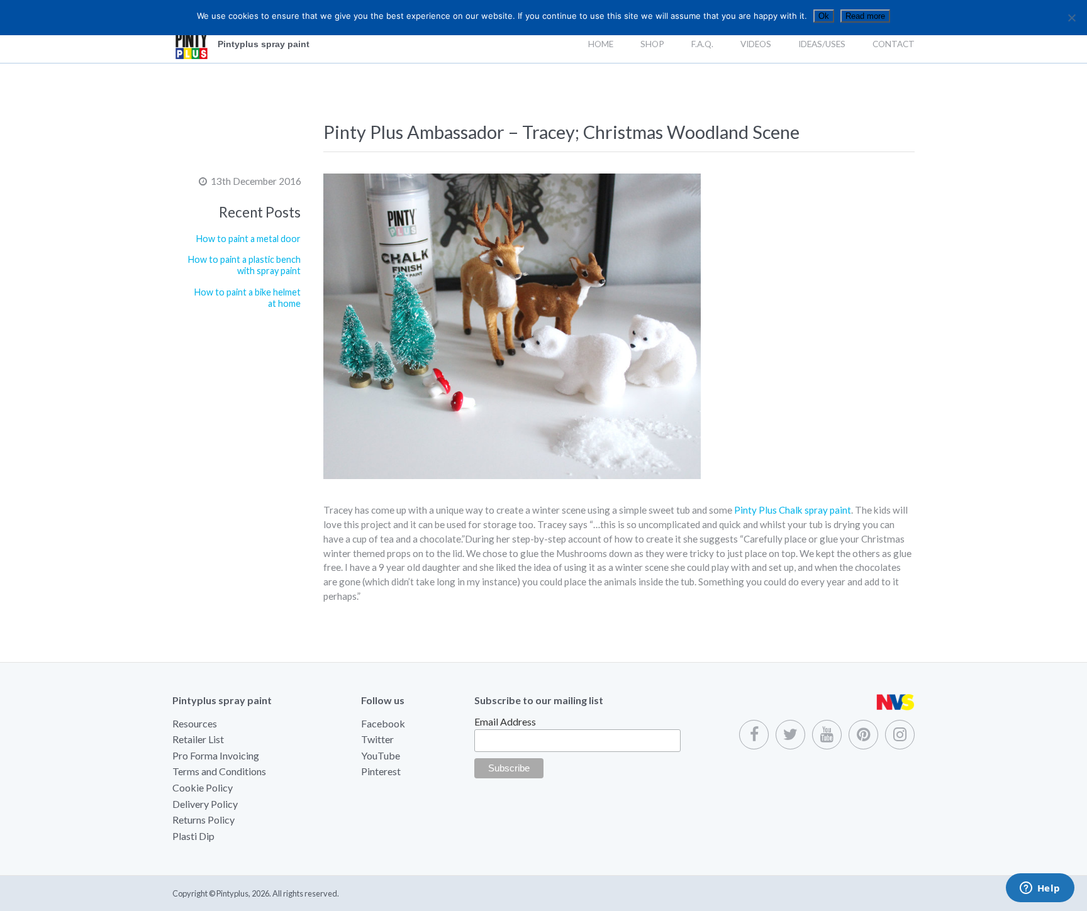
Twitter (377, 739)
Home (600, 44)
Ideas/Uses (821, 44)
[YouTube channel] (827, 734)
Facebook (383, 723)
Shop (652, 44)
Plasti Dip (193, 836)
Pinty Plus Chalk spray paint (792, 510)
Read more (865, 16)
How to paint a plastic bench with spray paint (244, 265)
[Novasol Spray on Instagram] (900, 734)
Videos (755, 44)
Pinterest (381, 771)
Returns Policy (203, 819)
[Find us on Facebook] (754, 734)
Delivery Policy (205, 804)
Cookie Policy (202, 787)
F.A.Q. (702, 44)
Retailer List (198, 739)
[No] (1071, 17)
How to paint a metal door (248, 238)
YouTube (380, 755)
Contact (893, 44)
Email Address (505, 721)
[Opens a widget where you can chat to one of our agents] (1039, 889)
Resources (194, 723)
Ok (823, 16)
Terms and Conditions (219, 771)
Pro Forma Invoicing (215, 755)
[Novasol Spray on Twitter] (790, 734)
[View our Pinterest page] (863, 734)
